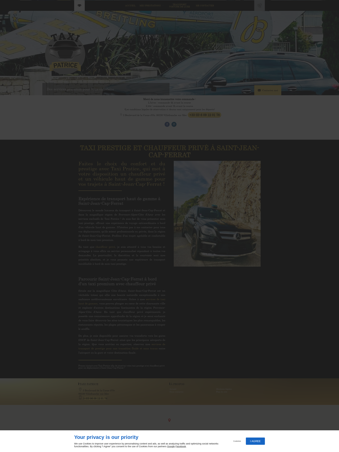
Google (171, 446)
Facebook (180, 446)
